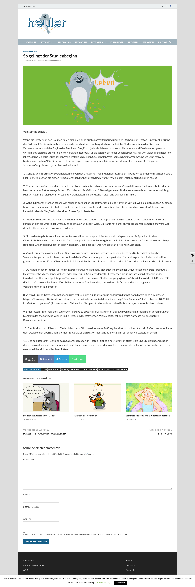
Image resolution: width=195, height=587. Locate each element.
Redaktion (148, 42)
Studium (101, 369)
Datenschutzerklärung (33, 565)
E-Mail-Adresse (31, 507)
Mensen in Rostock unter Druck (39, 415)
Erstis (44, 369)
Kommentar (30, 459)
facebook (130, 570)
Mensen (64, 369)
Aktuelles (133, 42)
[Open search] (170, 42)
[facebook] (170, 6)
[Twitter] (162, 6)
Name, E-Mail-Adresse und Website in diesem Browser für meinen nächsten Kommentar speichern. (75, 535)
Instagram (130, 565)
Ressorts (45, 42)
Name (26, 495)
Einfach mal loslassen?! (86, 415)
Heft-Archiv (97, 42)
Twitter (129, 560)
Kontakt (162, 42)
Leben (25, 51)
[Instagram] (166, 6)
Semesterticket (75, 369)
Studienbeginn (90, 369)
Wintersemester (120, 369)
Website (27, 519)
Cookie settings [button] (104, 582)
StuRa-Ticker (116, 42)
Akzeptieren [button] (120, 583)
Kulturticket (54, 369)
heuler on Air (64, 42)
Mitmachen (81, 42)
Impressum (28, 560)
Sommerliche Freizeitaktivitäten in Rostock (148, 415)
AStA (25, 570)
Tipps (109, 369)
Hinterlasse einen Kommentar (49, 60)
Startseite (30, 42)
